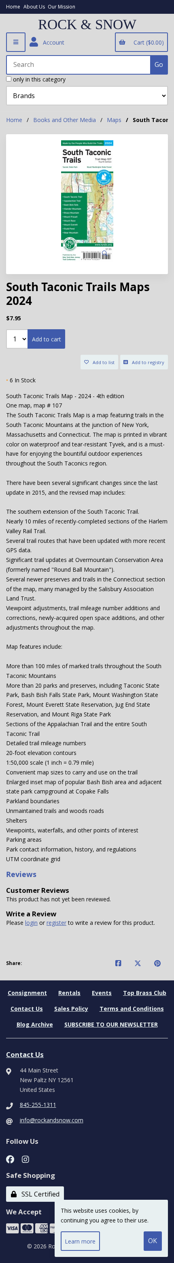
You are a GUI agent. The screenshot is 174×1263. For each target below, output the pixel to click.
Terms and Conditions (132, 1008)
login (31, 922)
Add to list (102, 362)
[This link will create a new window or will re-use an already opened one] (118, 963)
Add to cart (46, 339)
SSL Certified (38, 1194)
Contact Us (27, 1008)
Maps (114, 120)
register (56, 922)
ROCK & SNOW (87, 25)
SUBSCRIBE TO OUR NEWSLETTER (111, 1024)
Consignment (27, 993)
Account (52, 42)
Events (102, 993)
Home (13, 6)
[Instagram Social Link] (25, 1158)
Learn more (80, 1241)
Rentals (69, 993)
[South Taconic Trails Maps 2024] (87, 201)
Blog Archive (35, 1024)
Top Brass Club (144, 993)
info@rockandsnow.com (51, 1120)
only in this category (38, 79)
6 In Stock (21, 380)
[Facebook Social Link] (10, 1158)
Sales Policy (71, 1008)
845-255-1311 (38, 1105)
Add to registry (146, 362)
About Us (34, 6)
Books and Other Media (64, 120)
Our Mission (61, 6)
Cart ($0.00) (147, 42)
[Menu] (15, 42)
